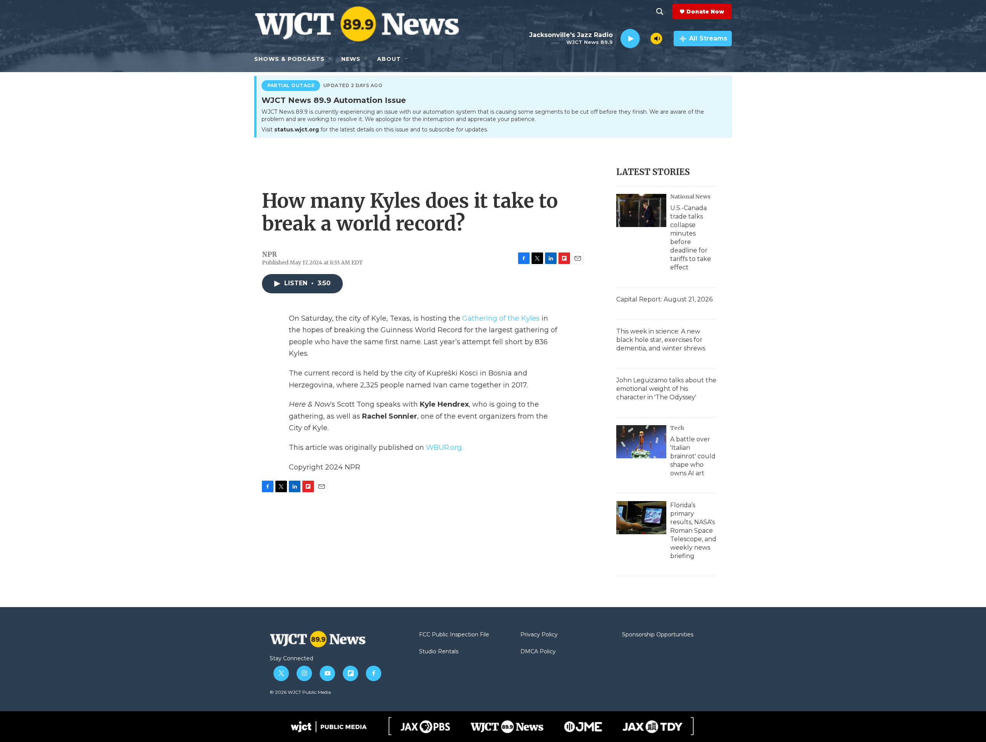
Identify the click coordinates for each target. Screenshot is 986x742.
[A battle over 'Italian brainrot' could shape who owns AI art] (641, 441)
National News (690, 196)
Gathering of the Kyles (501, 318)
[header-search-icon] (659, 11)
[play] (630, 38)
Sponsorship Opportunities (657, 635)
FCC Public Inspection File (454, 635)
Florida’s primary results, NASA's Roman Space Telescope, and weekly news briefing (693, 530)
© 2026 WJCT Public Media (300, 692)
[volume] (656, 38)
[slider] (645, 38)
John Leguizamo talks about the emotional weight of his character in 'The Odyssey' (666, 389)
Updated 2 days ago (353, 85)
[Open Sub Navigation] (330, 59)
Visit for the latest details (375, 129)
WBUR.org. (444, 447)
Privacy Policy (539, 635)
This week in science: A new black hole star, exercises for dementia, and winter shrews (660, 340)
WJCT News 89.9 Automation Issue (334, 100)
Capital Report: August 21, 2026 (664, 299)
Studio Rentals (438, 652)
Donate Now (705, 11)
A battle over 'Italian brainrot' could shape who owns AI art (693, 456)
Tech (677, 427)
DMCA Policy (538, 652)
